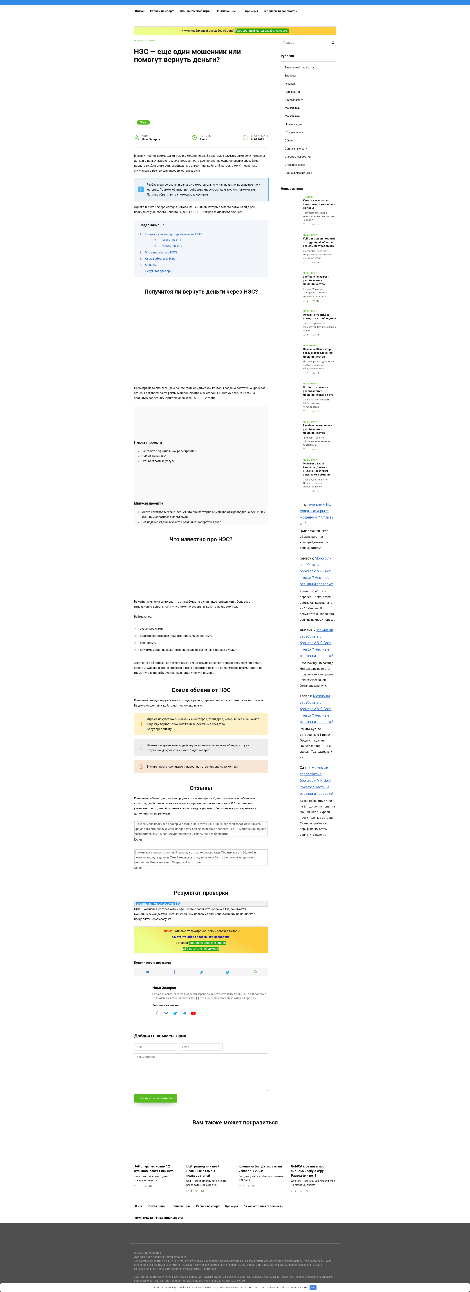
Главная (290, 83)
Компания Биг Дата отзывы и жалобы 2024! (260, 1169)
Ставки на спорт (162, 11)
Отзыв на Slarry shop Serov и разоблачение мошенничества (318, 353)
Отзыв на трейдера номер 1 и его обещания (319, 316)
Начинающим (226, 11)
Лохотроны (156, 1206)
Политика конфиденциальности (159, 1217)
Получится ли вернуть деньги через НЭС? (174, 234)
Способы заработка (298, 156)
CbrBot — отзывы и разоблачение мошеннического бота (318, 391)
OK (312, 1287)
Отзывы (151, 265)
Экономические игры (194, 11)
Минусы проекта (172, 245)
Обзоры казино (295, 132)
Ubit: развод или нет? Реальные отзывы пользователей (202, 1171)
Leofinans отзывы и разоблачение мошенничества (316, 280)
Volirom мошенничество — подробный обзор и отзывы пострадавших (319, 242)
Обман (139, 11)
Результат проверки (159, 271)
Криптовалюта (294, 100)
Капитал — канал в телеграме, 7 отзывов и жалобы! (319, 204)
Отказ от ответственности (263, 1206)
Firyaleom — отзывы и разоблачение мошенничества (317, 429)
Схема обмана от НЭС (160, 258)
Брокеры (251, 11)
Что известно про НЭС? (161, 252)
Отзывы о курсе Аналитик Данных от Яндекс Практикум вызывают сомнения (317, 469)
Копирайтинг (293, 91)
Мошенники (292, 108)
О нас (139, 1206)
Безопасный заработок (280, 11)
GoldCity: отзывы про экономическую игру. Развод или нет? (308, 1171)
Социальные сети (296, 148)
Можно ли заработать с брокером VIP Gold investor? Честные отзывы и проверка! (316, 571)
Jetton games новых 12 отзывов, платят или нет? (154, 1169)
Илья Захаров (164, 988)
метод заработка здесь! (272, 30)
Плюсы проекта (171, 239)
